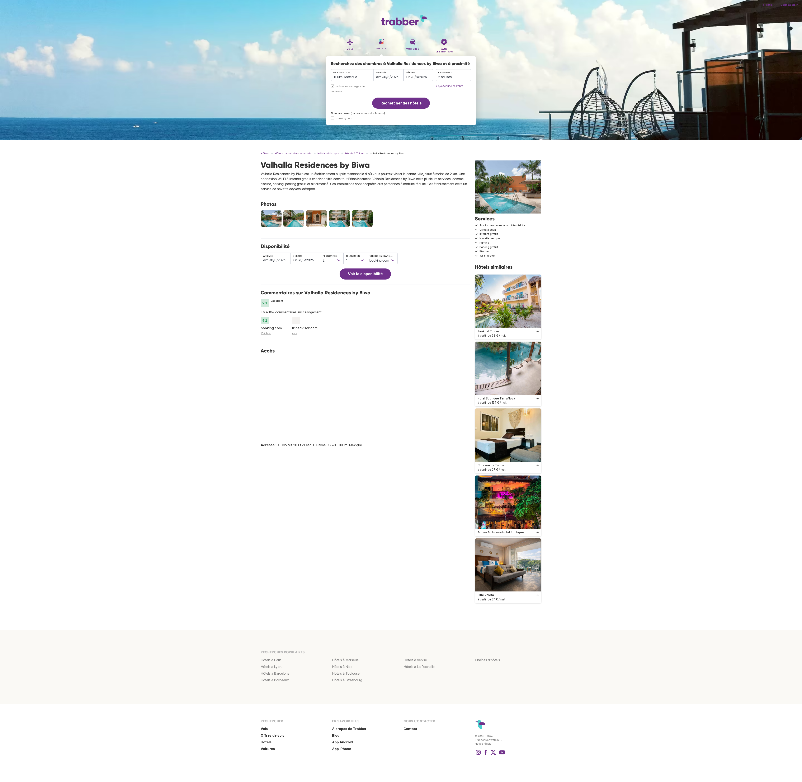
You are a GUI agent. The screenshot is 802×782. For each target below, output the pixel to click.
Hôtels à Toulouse (346, 673)
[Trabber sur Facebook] (485, 754)
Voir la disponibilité (365, 274)
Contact (410, 729)
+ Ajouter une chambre (449, 86)
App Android (342, 742)
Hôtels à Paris (271, 660)
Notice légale (483, 743)
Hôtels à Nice (342, 667)
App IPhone (341, 749)
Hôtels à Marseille (345, 660)
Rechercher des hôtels (401, 103)
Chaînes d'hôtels (487, 660)
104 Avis (266, 333)
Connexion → (789, 4)
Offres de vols (272, 735)
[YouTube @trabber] (501, 754)
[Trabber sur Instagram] (478, 754)
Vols (264, 729)
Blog (335, 735)
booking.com (344, 118)
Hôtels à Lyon (271, 667)
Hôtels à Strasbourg (347, 680)
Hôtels (266, 742)
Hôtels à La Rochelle (419, 667)
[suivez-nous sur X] (493, 754)
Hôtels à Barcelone (275, 673)
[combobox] (352, 75)
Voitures (268, 749)
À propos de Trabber (349, 729)
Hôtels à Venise (415, 660)
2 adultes (445, 77)
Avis (294, 333)
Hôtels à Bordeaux (275, 680)
